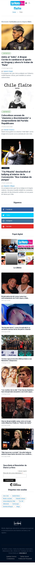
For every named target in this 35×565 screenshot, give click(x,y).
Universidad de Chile (9, 501)
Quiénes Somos (11, 556)
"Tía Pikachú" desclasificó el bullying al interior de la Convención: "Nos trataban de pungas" (16, 175)
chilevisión (6, 504)
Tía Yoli (21, 501)
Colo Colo (6, 496)
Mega (18, 506)
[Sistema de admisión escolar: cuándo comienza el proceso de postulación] (11, 252)
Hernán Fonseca (9, 129)
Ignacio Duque (8, 71)
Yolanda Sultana (20, 498)
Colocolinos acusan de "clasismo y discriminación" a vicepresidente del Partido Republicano (16, 119)
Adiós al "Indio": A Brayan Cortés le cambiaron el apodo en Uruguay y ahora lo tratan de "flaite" (17, 61)
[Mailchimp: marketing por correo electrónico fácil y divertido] (15, 486)
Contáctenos (11, 558)
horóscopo (16, 504)
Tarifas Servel (24, 556)
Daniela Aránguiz (8, 506)
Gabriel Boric (16, 496)
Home (14, 12)
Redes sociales (7, 498)
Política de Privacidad (25, 558)
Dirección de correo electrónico (13, 473)
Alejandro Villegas (9, 186)
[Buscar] (29, 3)
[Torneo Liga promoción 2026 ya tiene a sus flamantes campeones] (17, 345)
